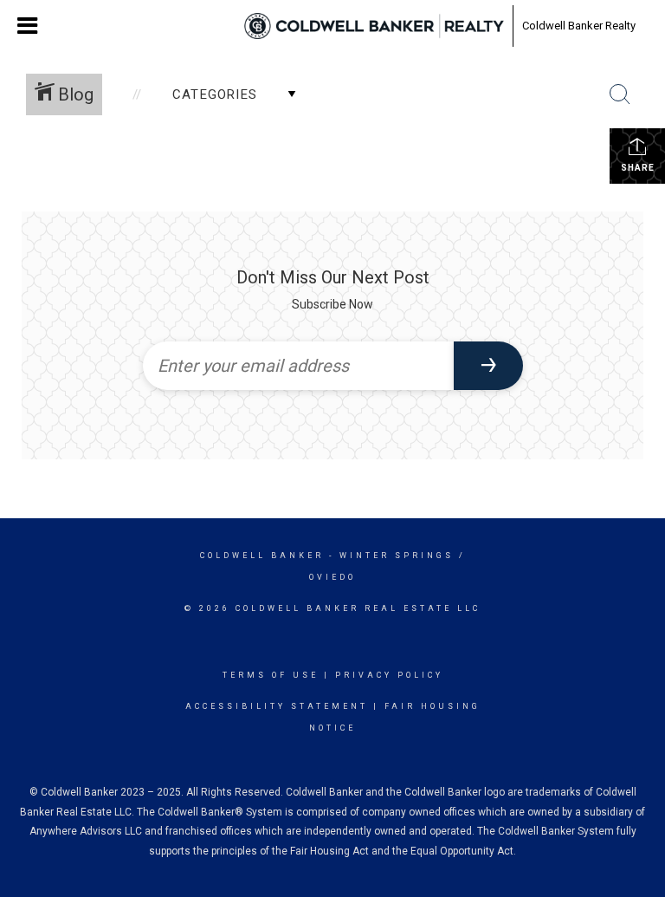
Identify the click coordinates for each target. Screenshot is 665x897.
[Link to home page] (374, 26)
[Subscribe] (488, 365)
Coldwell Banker (262, 555)
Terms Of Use (271, 675)
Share (638, 167)
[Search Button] (620, 94)
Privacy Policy (389, 675)
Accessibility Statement (276, 706)
